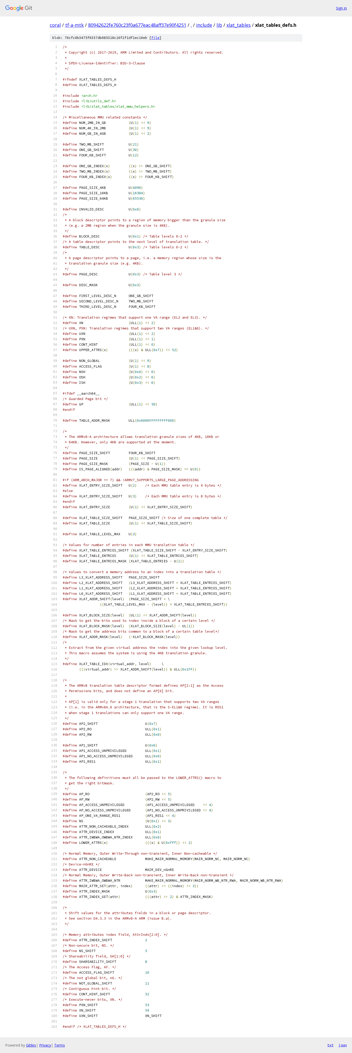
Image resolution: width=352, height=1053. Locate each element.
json (343, 1045)
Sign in (341, 8)
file (155, 38)
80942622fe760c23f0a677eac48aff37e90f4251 (137, 25)
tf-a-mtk (74, 25)
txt (330, 1045)
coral (55, 25)
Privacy (45, 1045)
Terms (59, 1045)
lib (219, 25)
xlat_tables (239, 25)
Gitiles (31, 1045)
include (204, 25)
